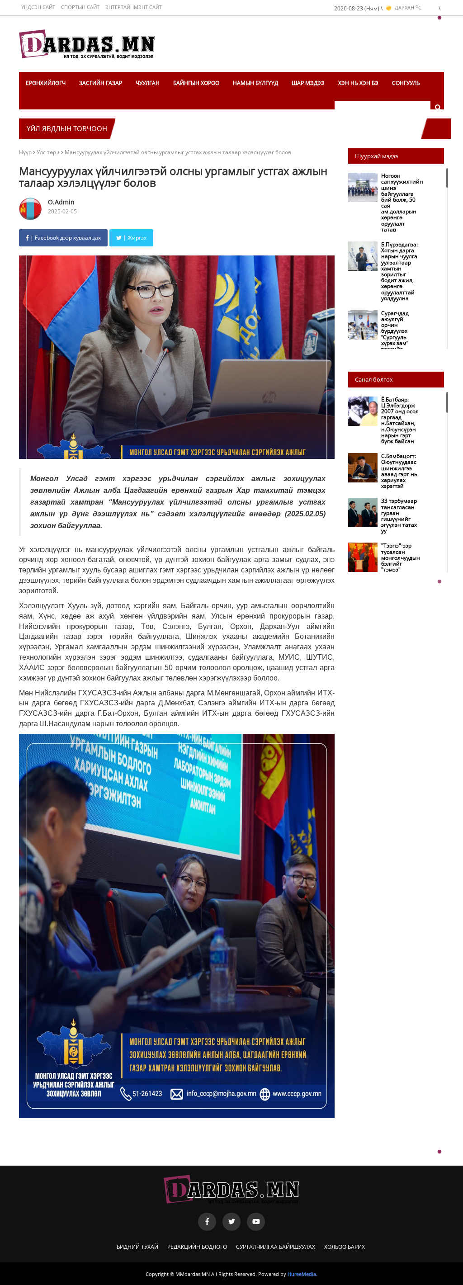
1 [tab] (439, 18)
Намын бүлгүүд (255, 83)
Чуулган (148, 83)
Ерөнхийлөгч (46, 83)
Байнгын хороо (196, 83)
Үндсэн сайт (38, 7)
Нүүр (25, 152)
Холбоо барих (344, 1247)
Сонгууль (406, 83)
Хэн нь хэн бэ (358, 83)
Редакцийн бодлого (197, 1247)
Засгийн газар (100, 83)
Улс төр (47, 152)
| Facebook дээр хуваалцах (65, 237)
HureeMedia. (302, 1274)
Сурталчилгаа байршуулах (275, 1247)
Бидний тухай (137, 1247)
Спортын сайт (80, 7)
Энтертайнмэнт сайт (133, 7)
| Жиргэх (134, 237)
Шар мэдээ (308, 83)
